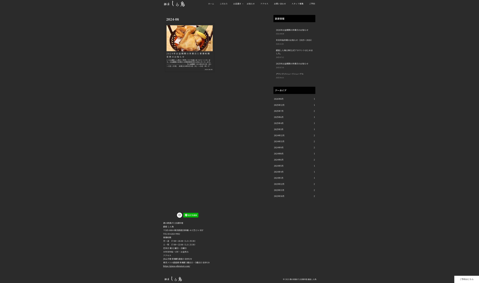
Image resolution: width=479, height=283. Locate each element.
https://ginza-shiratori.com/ (176, 266)
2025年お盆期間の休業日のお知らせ (292, 63)
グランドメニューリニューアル (290, 73)
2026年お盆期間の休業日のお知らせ (292, 30)
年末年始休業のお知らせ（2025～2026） (294, 40)
